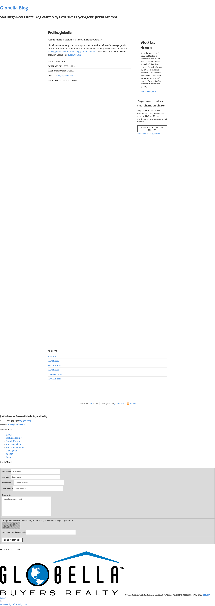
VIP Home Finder (14, 444)
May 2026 (52, 356)
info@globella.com (16, 424)
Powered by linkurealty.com (13, 604)
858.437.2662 (25, 421)
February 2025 (55, 374)
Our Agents (11, 450)
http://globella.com (65, 75)
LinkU (91, 403)
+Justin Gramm (74, 54)
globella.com (119, 403)
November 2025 (55, 365)
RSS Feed (133, 403)
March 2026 (53, 361)
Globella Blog (14, 7)
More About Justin (149, 91)
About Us (10, 453)
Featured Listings (14, 438)
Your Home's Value (15, 447)
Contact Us (11, 457)
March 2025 (53, 370)
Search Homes (13, 441)
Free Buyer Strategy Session (152, 128)
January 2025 (54, 379)
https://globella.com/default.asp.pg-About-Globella (71, 51)
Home (9, 434)
